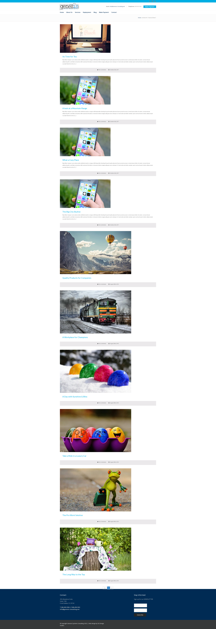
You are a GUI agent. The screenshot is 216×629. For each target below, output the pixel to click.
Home (139, 17)
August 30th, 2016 (114, 284)
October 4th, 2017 (114, 69)
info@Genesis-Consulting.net (117, 6)
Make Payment (149, 7)
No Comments (102, 69)
